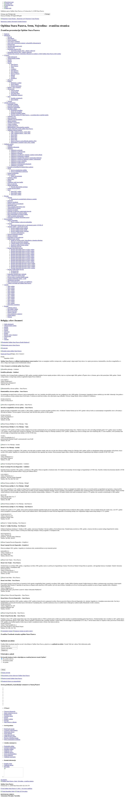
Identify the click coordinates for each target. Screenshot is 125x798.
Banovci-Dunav (15, 73)
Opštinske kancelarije (10, 757)
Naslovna (6, 34)
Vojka (12, 67)
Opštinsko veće (11, 116)
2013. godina (11, 301)
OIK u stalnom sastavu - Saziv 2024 (20, 132)
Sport (8, 96)
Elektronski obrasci (9, 732)
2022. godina (11, 289)
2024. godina (11, 286)
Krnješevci (14, 78)
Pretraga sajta (4, 14)
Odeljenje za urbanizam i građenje (20, 156)
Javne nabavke (11, 174)
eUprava (9, 223)
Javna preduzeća (11, 118)
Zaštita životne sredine (13, 239)
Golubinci (13, 69)
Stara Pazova (14, 64)
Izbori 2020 (14, 139)
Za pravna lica (15, 271)
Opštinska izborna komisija (14, 130)
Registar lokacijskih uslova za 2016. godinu (22, 260)
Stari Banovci (14, 70)
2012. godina (11, 303)
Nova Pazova (14, 66)
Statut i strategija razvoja (10, 713)
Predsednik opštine (9, 746)
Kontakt (6, 306)
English (20, 21)
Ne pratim (5, 662)
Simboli (9, 61)
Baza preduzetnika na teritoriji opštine (17, 214)
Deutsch (24, 21)
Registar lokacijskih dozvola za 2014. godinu (23, 263)
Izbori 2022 (14, 138)
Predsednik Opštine (12, 104)
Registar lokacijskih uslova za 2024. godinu (22, 249)
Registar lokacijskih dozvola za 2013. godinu (23, 265)
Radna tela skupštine (16, 112)
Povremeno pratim (8, 660)
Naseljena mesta (8, 716)
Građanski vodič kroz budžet (15, 182)
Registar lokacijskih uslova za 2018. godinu (22, 258)
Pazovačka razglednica (13, 304)
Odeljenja (10, 148)
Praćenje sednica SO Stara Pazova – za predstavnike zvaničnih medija (29, 115)
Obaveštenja (10, 38)
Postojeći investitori (12, 210)
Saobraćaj (10, 200)
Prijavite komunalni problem (15, 234)
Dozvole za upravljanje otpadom (19, 242)
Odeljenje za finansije (16, 153)
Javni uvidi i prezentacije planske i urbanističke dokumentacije (24, 43)
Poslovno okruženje (12, 202)
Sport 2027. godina (16, 191)
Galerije (6, 284)
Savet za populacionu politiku (19, 170)
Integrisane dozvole (16, 246)
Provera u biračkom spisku (11, 738)
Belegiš (13, 75)
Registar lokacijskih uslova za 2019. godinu (22, 257)
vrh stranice (4, 779)
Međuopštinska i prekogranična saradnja (18, 127)
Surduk (13, 76)
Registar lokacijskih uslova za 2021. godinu (22, 254)
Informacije (7, 35)
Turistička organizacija (13, 122)
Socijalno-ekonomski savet (14, 46)
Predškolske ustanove (16, 95)
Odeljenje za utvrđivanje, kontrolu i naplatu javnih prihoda (26, 154)
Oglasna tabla (11, 47)
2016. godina (11, 297)
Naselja (9, 63)
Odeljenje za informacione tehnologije (21, 164)
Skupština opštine (12, 109)
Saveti (9, 168)
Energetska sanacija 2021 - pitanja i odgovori (23, 50)
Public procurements (16, 176)
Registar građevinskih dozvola (15, 269)
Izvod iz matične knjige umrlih (19, 229)
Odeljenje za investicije (17, 165)
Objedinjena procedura (13, 280)
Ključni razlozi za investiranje (15, 203)
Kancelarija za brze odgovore (15, 237)
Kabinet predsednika (13, 173)
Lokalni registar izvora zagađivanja (20, 243)
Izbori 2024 (14, 135)
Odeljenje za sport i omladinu (19, 161)
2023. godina (11, 288)
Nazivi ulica (10, 179)
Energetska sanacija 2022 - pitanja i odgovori (19, 52)
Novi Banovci (14, 72)
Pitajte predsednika (12, 220)
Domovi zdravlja (11, 312)
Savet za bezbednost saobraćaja (19, 171)
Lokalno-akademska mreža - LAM (16, 278)
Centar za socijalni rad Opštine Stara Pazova (19, 283)
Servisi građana (8, 219)
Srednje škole (14, 92)
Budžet (9, 180)
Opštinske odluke (12, 177)
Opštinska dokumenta (13, 147)
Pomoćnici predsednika (13, 107)
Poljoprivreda (11, 44)
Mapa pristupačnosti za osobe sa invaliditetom (19, 281)
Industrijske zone (12, 205)
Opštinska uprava (8, 144)
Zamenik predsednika (13, 105)
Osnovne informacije (9, 711)
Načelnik (9, 145)
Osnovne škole (15, 90)
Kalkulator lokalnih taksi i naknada (16, 274)
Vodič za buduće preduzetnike (15, 216)
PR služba (7, 766)
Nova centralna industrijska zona (16, 206)
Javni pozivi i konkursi (13, 41)
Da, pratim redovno (8, 659)
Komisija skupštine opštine (18, 113)
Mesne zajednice (11, 121)
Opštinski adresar (12, 307)
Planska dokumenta (12, 185)
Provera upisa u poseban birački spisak (17, 277)
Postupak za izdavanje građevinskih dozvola (19, 211)
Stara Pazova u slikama (10, 722)
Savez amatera (15, 84)
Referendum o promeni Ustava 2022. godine (23, 142)
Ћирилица (4, 21)
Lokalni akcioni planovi (13, 188)
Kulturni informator (16, 86)
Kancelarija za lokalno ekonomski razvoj (18, 217)
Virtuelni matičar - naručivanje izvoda (17, 226)
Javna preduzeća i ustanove (14, 314)
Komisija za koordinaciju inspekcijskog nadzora (20, 167)
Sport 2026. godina (16, 193)
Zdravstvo (10, 79)
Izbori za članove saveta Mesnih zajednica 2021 (23, 141)
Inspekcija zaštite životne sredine (19, 245)
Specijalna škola (15, 93)
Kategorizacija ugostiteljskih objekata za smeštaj (24, 199)
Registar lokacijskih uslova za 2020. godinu (22, 255)
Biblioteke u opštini (16, 83)
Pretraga (47, 14)
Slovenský (15, 21)
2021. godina (11, 291)
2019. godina (11, 292)
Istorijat (9, 60)
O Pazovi (6, 55)
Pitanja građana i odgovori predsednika (21, 222)
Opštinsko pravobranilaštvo (14, 119)
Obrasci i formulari (12, 236)
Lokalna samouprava (9, 102)
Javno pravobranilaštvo (10, 754)
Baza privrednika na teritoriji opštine (17, 213)
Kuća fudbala (14, 99)
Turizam (9, 101)
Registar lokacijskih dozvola (15, 248)
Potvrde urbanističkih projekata (19, 187)
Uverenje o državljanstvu (17, 232)
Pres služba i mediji (12, 309)
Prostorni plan (8, 714)
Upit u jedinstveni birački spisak (16, 275)
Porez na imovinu (12, 184)
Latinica (9, 21)
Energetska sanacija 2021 (14, 49)
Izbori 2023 (14, 136)
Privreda (6, 196)
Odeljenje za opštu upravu (18, 162)
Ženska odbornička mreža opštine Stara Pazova (20, 128)
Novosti (9, 37)
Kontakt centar (8, 763)
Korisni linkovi (11, 315)
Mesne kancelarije (12, 310)
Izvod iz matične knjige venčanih (20, 231)
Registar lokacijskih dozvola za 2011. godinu (23, 268)
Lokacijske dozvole (9, 735)
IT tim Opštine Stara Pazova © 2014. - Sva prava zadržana (16, 788)
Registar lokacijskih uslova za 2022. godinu (22, 252)
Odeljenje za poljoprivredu (18, 151)
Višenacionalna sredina (13, 58)
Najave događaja (11, 40)
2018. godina (11, 294)
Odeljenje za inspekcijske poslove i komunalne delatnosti (26, 158)
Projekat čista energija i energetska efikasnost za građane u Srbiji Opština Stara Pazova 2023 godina (34, 53)
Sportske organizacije (16, 98)
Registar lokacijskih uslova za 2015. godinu (22, 262)
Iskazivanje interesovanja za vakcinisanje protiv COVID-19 (27, 225)
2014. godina (11, 300)
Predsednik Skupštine (16, 110)
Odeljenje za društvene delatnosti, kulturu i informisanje (26, 159)
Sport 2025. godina (16, 194)
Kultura (9, 81)
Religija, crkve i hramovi (14, 87)
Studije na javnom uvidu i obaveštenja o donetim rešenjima (26, 240)
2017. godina (11, 295)
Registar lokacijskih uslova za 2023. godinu (22, 251)
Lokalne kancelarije (12, 125)
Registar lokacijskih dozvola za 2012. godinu (23, 266)
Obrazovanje (10, 89)
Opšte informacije (12, 57)
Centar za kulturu (12, 124)
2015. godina (11, 298)
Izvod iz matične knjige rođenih (19, 228)
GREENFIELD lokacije (14, 208)
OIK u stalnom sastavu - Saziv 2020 (20, 133)
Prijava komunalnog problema (12, 739)
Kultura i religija (8, 719)
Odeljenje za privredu (16, 150)
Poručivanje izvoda (9, 729)
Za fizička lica (14, 272)
